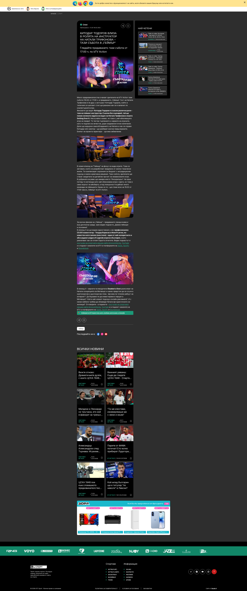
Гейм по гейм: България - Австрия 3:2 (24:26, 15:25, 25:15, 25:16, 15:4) (156, 35)
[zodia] (108, 551)
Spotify (126, 246)
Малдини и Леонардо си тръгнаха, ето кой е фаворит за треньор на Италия (90, 412)
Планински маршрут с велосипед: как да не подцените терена (155, 45)
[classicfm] (178, 551)
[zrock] (195, 551)
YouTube (125, 243)
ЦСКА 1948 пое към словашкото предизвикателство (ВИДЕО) (89, 485)
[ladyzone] (91, 551)
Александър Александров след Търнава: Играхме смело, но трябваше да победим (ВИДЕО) (90, 448)
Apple (120, 246)
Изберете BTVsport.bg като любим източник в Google (103, 313)
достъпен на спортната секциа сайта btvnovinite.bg (99, 243)
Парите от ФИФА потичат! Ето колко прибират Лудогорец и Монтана (118, 448)
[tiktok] (196, 571)
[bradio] (143, 551)
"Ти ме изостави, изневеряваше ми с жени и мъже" (117, 412)
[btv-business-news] (56, 551)
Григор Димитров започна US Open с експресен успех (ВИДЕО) (157, 89)
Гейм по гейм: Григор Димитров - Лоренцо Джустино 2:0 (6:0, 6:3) (156, 68)
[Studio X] (214, 588)
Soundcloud (83, 248)
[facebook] (190, 571)
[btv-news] (38, 551)
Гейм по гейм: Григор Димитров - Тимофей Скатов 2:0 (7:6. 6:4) (155, 57)
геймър (80, 328)
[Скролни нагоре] (214, 571)
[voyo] (21, 551)
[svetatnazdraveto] (73, 551)
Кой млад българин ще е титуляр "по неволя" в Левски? (118, 485)
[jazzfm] (161, 551)
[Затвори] (245, 2)
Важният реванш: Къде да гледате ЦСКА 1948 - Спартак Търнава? (119, 375)
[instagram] (208, 571)
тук (166, 503)
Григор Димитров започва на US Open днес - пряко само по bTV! (156, 78)
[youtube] (202, 571)
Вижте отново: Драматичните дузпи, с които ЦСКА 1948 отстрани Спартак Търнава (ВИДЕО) (90, 375)
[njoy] (126, 551)
